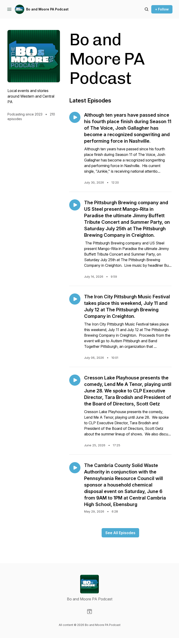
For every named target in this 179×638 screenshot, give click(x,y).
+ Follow (162, 9)
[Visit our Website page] (89, 611)
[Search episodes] (146, 9)
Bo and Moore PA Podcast (47, 9)
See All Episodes (120, 532)
